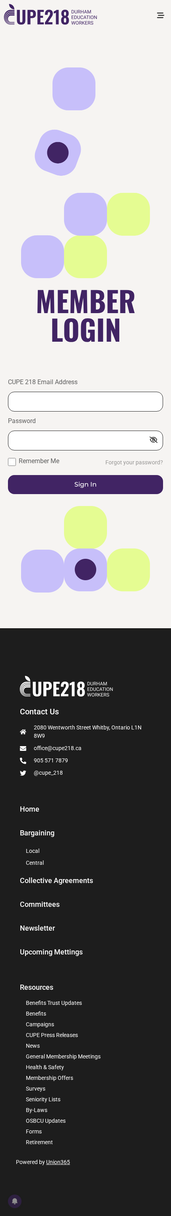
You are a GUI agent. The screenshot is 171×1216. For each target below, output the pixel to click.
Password (22, 421)
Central (35, 863)
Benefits (36, 1013)
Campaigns (40, 1024)
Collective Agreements (56, 881)
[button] (160, 16)
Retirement (39, 1142)
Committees (40, 904)
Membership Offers (49, 1078)
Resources (36, 987)
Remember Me (38, 461)
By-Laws (36, 1110)
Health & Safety (45, 1067)
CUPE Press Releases (52, 1035)
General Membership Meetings (63, 1056)
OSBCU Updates (46, 1121)
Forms (34, 1131)
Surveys (35, 1088)
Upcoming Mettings (51, 952)
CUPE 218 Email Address (43, 382)
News (33, 1046)
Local (32, 851)
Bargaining (37, 833)
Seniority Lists (43, 1099)
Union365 (58, 1162)
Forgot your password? (134, 462)
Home (29, 809)
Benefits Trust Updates (54, 1003)
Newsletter (37, 928)
